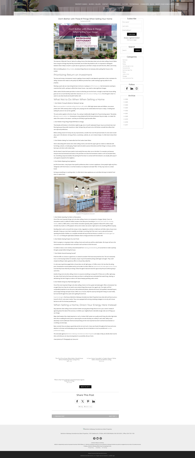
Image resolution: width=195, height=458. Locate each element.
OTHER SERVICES (115, 4)
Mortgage (125, 76)
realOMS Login (112, 455)
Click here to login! (132, 40)
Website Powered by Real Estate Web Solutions (97, 453)
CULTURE (125, 4)
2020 (126, 116)
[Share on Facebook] (77, 401)
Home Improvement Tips (128, 78)
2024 (126, 105)
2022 (126, 110)
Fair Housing (104, 447)
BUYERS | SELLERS (95, 4)
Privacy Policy (91, 447)
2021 (126, 113)
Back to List (85, 387)
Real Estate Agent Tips (127, 70)
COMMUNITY (144, 4)
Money (124, 72)
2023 (126, 108)
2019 (126, 119)
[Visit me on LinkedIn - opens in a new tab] (132, 88)
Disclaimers (105, 455)
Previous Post (59, 416)
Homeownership (126, 68)
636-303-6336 (118, 433)
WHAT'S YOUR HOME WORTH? (165, 4)
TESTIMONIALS (134, 4)
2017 (126, 125)
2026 (126, 99)
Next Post (112, 416)
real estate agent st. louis (128, 66)
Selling (81, 406)
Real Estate (125, 60)
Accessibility (98, 447)
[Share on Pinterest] (88, 401)
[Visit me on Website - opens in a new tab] (137, 88)
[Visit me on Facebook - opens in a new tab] (127, 88)
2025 (126, 102)
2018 (126, 122)
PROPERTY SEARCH (81, 4)
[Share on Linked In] (93, 401)
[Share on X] (83, 401)
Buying (124, 64)
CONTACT (105, 4)
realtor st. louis (88, 406)
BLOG (152, 4)
